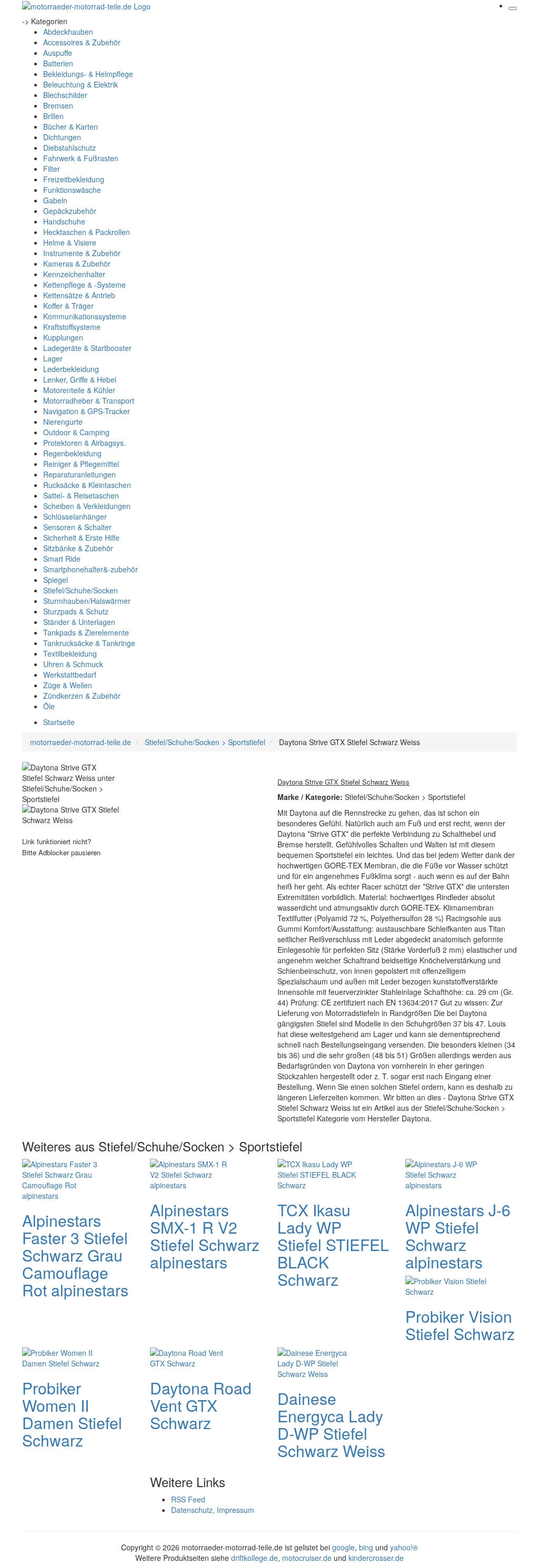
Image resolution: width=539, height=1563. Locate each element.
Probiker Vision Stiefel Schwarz (460, 1325)
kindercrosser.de (376, 1557)
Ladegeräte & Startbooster (87, 348)
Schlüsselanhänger (75, 516)
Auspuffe (57, 52)
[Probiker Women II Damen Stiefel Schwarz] (64, 1356)
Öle (49, 706)
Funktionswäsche (72, 189)
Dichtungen (62, 137)
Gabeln (55, 200)
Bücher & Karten (70, 126)
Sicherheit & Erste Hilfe (81, 537)
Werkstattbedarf (69, 674)
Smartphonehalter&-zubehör (90, 569)
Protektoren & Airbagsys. (84, 442)
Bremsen (58, 105)
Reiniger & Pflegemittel (81, 463)
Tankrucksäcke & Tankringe (89, 643)
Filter (51, 168)
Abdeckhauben (68, 31)
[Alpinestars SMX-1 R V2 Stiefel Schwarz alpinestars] (192, 1173)
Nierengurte (63, 421)
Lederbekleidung (71, 369)
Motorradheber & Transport (88, 400)
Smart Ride (62, 558)
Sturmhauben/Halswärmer (87, 600)
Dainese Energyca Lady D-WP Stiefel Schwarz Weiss (331, 1424)
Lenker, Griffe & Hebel (79, 379)
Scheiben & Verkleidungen (87, 506)
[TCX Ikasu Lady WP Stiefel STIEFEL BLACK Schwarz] (319, 1173)
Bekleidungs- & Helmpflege (88, 74)
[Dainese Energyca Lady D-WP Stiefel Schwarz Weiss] (319, 1361)
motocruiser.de (307, 1557)
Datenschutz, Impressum (212, 1510)
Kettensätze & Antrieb (79, 295)
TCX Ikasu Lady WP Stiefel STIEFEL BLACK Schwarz (333, 1244)
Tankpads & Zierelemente (86, 632)
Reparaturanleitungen (79, 474)
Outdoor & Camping (76, 432)
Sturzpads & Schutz (75, 611)
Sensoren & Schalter (77, 527)
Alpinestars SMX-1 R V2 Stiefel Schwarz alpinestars (204, 1235)
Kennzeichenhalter (74, 274)
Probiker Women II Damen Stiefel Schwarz (72, 1413)
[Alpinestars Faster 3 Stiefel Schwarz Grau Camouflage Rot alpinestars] (64, 1178)
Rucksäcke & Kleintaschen (87, 485)
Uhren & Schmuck (73, 664)
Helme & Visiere (69, 242)
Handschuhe (64, 221)
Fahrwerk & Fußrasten (80, 158)
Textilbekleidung (70, 653)
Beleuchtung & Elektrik (80, 84)
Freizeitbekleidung (73, 179)
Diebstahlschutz (69, 147)
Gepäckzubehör (69, 211)
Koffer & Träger (68, 305)
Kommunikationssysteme (84, 316)
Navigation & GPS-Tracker (86, 411)
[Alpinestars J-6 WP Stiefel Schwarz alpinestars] (447, 1173)
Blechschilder (65, 95)
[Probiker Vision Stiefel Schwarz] (447, 1284)
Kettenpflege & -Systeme (84, 284)
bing (366, 1547)
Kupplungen (63, 337)
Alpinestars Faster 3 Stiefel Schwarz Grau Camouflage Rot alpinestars (75, 1255)
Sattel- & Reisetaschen (81, 495)
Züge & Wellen (67, 685)
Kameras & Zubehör (77, 263)
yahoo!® (404, 1547)
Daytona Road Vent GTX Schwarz (201, 1405)
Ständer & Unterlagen (79, 622)
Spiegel (55, 579)
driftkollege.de (254, 1557)
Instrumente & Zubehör (82, 253)
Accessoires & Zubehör (82, 42)
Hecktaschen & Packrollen (86, 232)
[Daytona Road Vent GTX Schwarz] (192, 1356)
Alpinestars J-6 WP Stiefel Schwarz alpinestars (458, 1235)
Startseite (59, 722)
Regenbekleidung (72, 453)
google (343, 1547)
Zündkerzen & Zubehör (82, 695)
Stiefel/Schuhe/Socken (80, 590)
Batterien (58, 63)
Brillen (53, 116)
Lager (53, 358)
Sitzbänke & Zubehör (78, 548)
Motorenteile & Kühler (79, 390)
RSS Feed (188, 1499)
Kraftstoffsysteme (72, 326)
